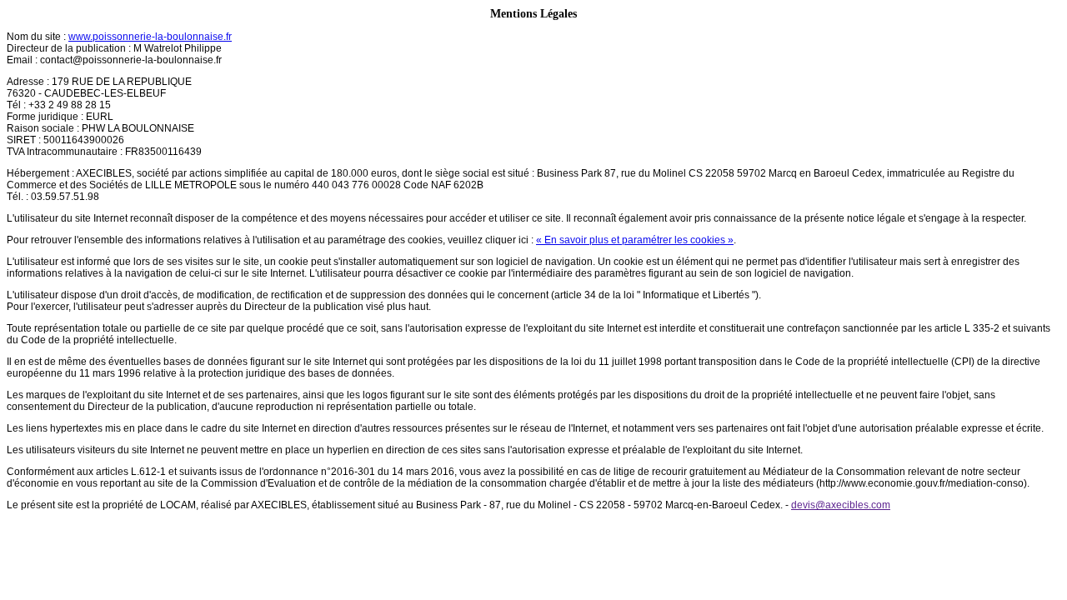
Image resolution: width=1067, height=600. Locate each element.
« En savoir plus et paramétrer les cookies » (635, 240)
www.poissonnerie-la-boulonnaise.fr (150, 36)
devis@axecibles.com (840, 505)
